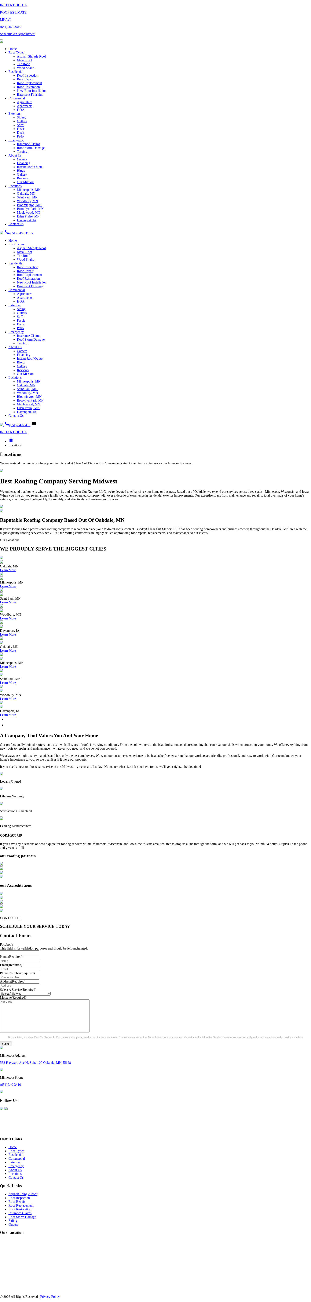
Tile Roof (23, 64)
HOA (21, 109)
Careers (22, 159)
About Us (15, 155)
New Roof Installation (32, 90)
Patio (20, 136)
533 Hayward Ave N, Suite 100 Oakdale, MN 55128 (35, 1062)
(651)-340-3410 (17, 233)
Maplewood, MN (28, 212)
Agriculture (24, 102)
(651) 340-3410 (10, 1084)
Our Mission (25, 182)
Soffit (20, 125)
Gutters (22, 121)
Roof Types (16, 52)
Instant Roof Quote (30, 167)
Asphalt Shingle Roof (31, 56)
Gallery (22, 174)
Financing (23, 163)
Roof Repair (25, 79)
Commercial (16, 98)
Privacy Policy (50, 1296)
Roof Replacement (29, 83)
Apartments (24, 106)
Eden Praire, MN (28, 216)
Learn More (8, 570)
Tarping (22, 151)
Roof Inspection (27, 75)
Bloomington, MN (29, 205)
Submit (6, 1043)
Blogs (21, 170)
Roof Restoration (28, 87)
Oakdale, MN (26, 193)
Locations (15, 186)
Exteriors (14, 113)
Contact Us (15, 224)
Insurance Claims (28, 144)
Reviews (23, 178)
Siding (21, 117)
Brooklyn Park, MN (30, 209)
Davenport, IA (26, 220)
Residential (15, 71)
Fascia (21, 129)
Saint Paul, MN (27, 197)
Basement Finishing (30, 94)
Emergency (16, 140)
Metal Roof (24, 60)
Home (12, 49)
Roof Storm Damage (31, 148)
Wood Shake (25, 68)
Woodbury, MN (27, 201)
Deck (20, 132)
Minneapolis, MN (29, 189)
